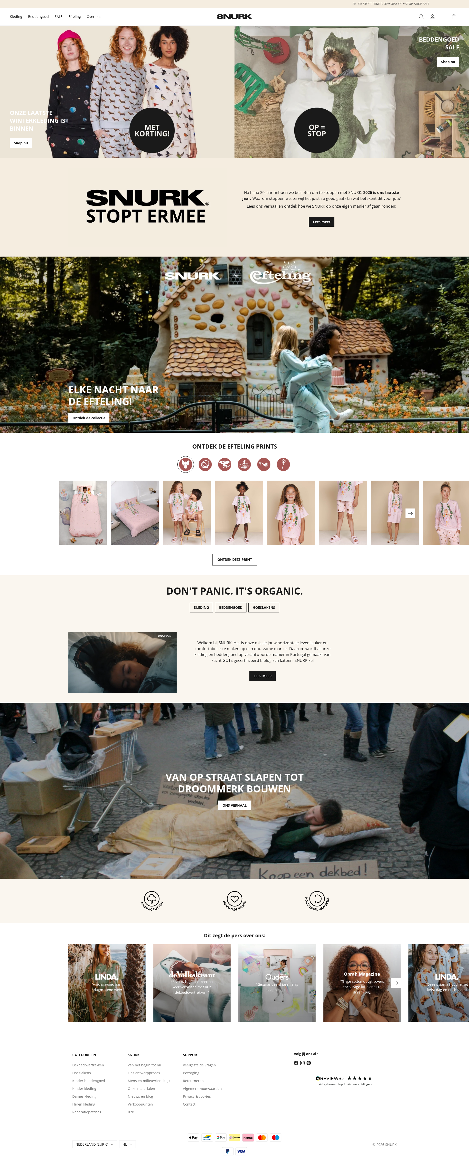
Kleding (16, 16)
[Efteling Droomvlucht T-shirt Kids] (291, 513)
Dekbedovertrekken (88, 1065)
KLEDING (201, 607)
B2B (131, 1112)
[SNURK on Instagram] (302, 1063)
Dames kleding (84, 1096)
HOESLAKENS (264, 607)
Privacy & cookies (197, 1096)
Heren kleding (83, 1104)
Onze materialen (141, 1088)
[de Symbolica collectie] (283, 464)
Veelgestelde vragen (199, 1065)
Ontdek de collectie (89, 418)
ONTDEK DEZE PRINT (234, 559)
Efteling (74, 16)
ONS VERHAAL (235, 805)
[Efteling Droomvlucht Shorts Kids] (343, 513)
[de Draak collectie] (224, 464)
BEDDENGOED (230, 607)
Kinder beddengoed (88, 1080)
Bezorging (191, 1073)
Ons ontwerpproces (144, 1073)
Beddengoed (38, 16)
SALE (59, 16)
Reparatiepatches (86, 1112)
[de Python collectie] (205, 464)
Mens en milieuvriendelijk (149, 1080)
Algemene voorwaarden (202, 1088)
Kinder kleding (84, 1088)
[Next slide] (410, 513)
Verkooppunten (140, 1104)
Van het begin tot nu (144, 1065)
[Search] (421, 16)
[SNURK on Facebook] (296, 1063)
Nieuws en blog (140, 1096)
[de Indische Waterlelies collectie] (244, 464)
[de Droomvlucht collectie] (185, 464)
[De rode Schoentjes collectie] (264, 464)
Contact (189, 1104)
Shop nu (21, 143)
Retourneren (193, 1080)
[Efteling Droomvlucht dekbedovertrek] (83, 513)
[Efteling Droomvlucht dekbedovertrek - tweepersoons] (135, 513)
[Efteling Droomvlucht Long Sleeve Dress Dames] (395, 513)
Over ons (94, 16)
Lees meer (321, 221)
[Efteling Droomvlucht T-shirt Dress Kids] (239, 513)
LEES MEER (263, 676)
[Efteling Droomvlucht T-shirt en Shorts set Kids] (187, 513)
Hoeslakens (81, 1073)
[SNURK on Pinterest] (309, 1063)
